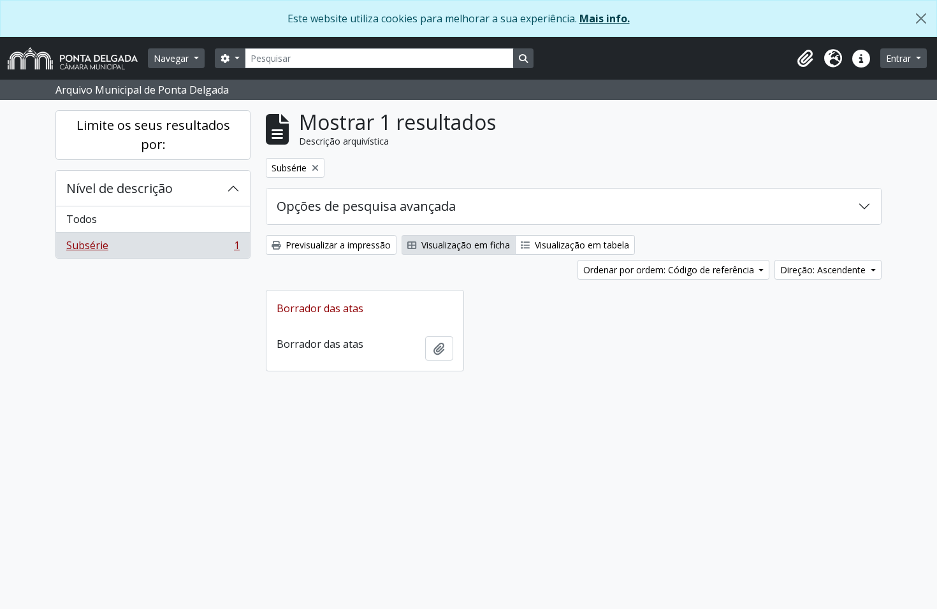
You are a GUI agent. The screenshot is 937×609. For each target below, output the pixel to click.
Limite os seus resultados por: (153, 135)
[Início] (78, 58)
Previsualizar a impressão (337, 245)
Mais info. (604, 18)
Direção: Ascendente (824, 270)
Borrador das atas (320, 308)
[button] (805, 59)
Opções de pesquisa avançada (366, 206)
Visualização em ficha (464, 245)
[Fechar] (921, 18)
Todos (81, 219)
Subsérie (153, 248)
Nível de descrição (119, 188)
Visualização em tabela (580, 245)
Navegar (172, 58)
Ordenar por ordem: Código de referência (670, 270)
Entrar (899, 58)
